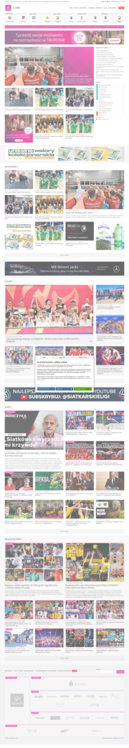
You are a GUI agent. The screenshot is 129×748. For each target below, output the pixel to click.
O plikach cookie (82, 357)
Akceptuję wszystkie (80, 389)
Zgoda (43, 357)
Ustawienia (62, 357)
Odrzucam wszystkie (44, 389)
